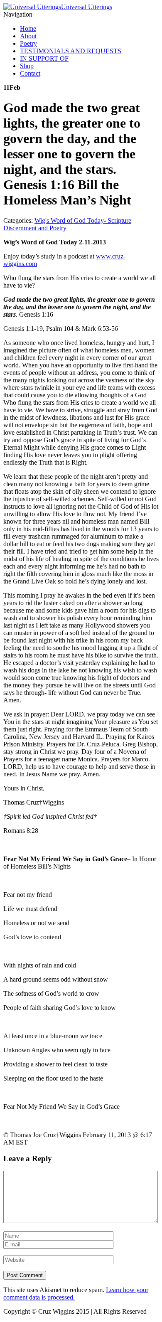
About (28, 35)
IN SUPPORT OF (44, 58)
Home (28, 28)
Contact (30, 73)
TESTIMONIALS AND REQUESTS (70, 50)
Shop (27, 65)
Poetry (28, 43)
